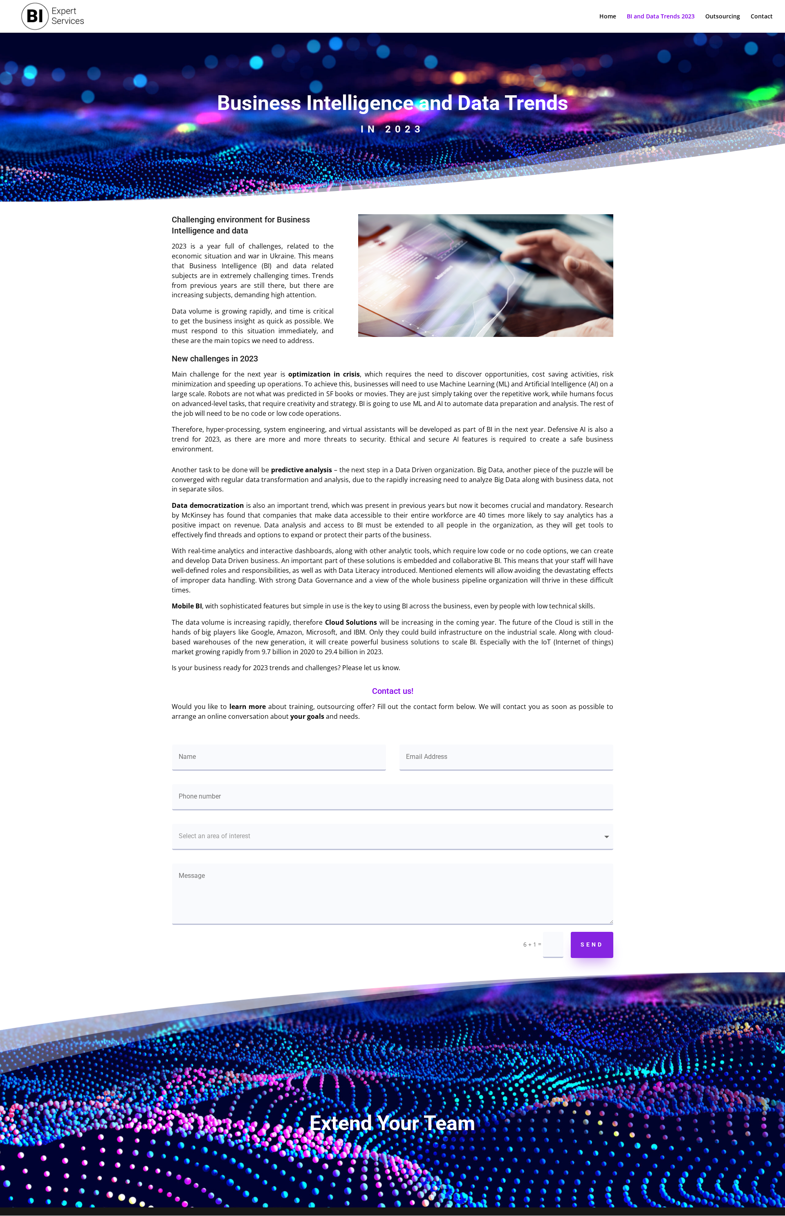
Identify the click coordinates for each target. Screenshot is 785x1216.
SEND (592, 944)
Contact (762, 16)
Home (607, 16)
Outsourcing (722, 16)
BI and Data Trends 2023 (661, 16)
